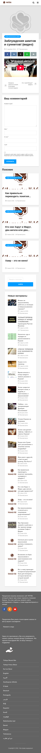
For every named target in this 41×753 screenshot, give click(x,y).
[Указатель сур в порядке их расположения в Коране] (12, 336)
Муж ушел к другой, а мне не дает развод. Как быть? (25, 459)
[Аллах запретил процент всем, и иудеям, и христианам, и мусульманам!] (12, 389)
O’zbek (5, 686)
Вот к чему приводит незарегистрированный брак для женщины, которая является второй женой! (27, 574)
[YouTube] (15, 609)
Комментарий (8, 103)
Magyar (5, 729)
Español (6, 708)
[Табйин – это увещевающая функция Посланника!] (12, 406)
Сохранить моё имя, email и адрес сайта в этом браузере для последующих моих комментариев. (19, 155)
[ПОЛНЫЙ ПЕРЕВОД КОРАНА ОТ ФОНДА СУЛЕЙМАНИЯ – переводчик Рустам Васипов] (12, 319)
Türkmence (7, 734)
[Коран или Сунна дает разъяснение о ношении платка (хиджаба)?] (12, 444)
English (6, 673)
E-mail (6, 137)
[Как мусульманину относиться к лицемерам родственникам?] (12, 510)
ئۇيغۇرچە (6, 716)
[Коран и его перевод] (12, 364)
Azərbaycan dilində (10, 682)
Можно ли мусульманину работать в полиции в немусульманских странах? (25, 305)
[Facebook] (4, 609)
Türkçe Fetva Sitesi (10, 665)
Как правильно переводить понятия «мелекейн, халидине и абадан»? (25, 474)
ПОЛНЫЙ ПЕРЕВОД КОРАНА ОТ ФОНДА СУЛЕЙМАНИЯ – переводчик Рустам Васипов (25, 322)
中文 (4, 704)
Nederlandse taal (9, 721)
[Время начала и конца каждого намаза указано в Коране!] (12, 374)
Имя (6, 129)
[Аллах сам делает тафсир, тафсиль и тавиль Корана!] (12, 431)
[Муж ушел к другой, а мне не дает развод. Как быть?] (12, 459)
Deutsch (6, 690)
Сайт (5, 144)
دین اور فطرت (7, 738)
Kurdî (5, 712)
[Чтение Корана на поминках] (12, 421)
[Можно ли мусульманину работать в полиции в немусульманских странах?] (12, 302)
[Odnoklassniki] (9, 609)
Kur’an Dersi (7, 669)
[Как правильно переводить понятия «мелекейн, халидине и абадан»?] (20, 181)
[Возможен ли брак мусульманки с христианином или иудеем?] (12, 556)
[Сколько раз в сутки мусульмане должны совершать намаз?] (12, 542)
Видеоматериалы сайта (12, 36)
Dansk (5, 725)
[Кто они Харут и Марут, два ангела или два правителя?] (20, 215)
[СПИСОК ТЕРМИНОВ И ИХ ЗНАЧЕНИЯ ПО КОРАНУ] (12, 351)
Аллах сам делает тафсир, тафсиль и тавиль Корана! (25, 432)
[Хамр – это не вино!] (20, 249)
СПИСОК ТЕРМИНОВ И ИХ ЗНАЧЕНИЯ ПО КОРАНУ (25, 351)
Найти (20, 284)
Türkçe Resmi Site (9, 660)
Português (7, 695)
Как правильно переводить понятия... (18, 195)
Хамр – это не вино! (16, 260)
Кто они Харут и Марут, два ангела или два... (18, 228)
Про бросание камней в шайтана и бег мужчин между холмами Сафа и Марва (25, 527)
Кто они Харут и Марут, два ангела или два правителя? (25, 489)
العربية (5, 677)
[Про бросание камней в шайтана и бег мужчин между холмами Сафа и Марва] (12, 525)
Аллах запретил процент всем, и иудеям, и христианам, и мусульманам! (24, 391)
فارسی (5, 699)
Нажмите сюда (8, 627)
